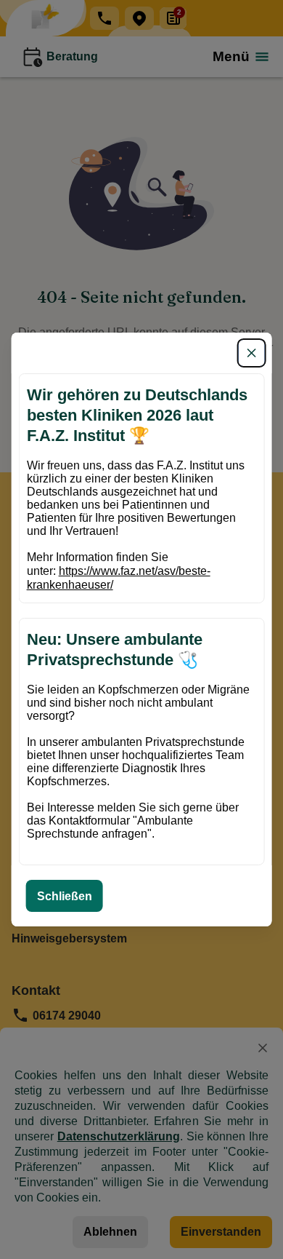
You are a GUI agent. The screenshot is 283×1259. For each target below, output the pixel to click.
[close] (251, 353)
